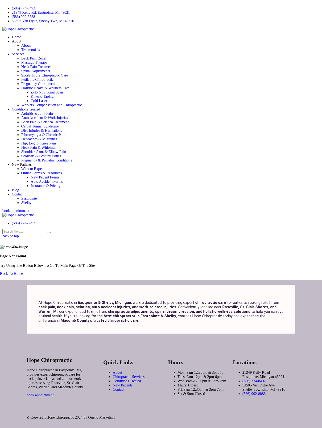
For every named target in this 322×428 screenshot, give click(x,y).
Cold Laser (39, 101)
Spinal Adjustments (35, 71)
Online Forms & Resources (41, 173)
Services (18, 54)
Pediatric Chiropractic (37, 79)
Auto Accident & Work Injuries (44, 118)
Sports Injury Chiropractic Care (44, 75)
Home (16, 37)
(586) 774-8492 (23, 8)
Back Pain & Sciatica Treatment (45, 122)
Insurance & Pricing (45, 186)
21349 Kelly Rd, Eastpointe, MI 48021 (41, 12)
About (26, 45)
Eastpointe (29, 198)
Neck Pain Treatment (37, 67)
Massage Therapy (34, 62)
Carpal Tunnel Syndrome (40, 126)
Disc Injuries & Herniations (41, 130)
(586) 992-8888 (23, 17)
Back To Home (11, 273)
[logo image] (18, 215)
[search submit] (49, 232)
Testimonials (30, 50)
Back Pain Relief (33, 58)
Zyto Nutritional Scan (47, 92)
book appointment (15, 211)
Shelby (26, 203)
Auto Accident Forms (47, 181)
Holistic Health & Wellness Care (45, 88)
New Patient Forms (45, 177)
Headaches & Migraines (39, 139)
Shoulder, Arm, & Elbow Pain (43, 152)
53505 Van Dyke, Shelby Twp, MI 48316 (43, 21)
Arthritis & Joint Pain (37, 113)
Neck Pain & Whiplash (38, 147)
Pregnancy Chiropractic (38, 84)
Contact (17, 194)
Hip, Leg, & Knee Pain (38, 143)
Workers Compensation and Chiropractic (51, 105)
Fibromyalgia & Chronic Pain (43, 135)
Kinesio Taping (42, 96)
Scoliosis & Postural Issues (41, 156)
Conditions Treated (26, 109)
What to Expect (32, 169)
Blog (15, 190)
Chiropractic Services (128, 377)
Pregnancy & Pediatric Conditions (46, 160)
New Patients (122, 385)
